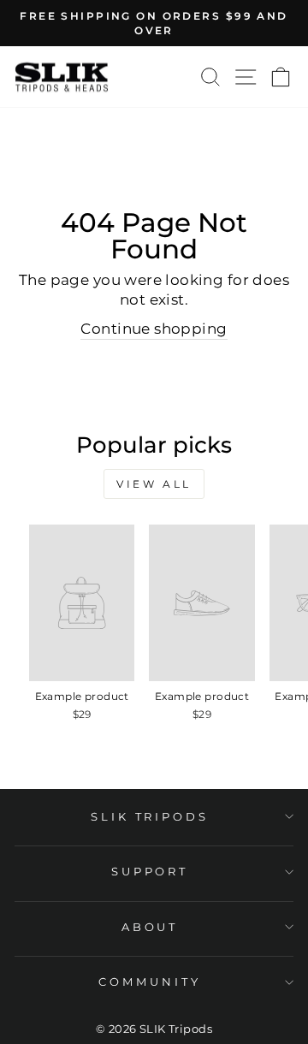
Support (150, 871)
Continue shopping (153, 328)
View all (154, 484)
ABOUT (150, 927)
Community (149, 981)
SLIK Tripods (150, 816)
